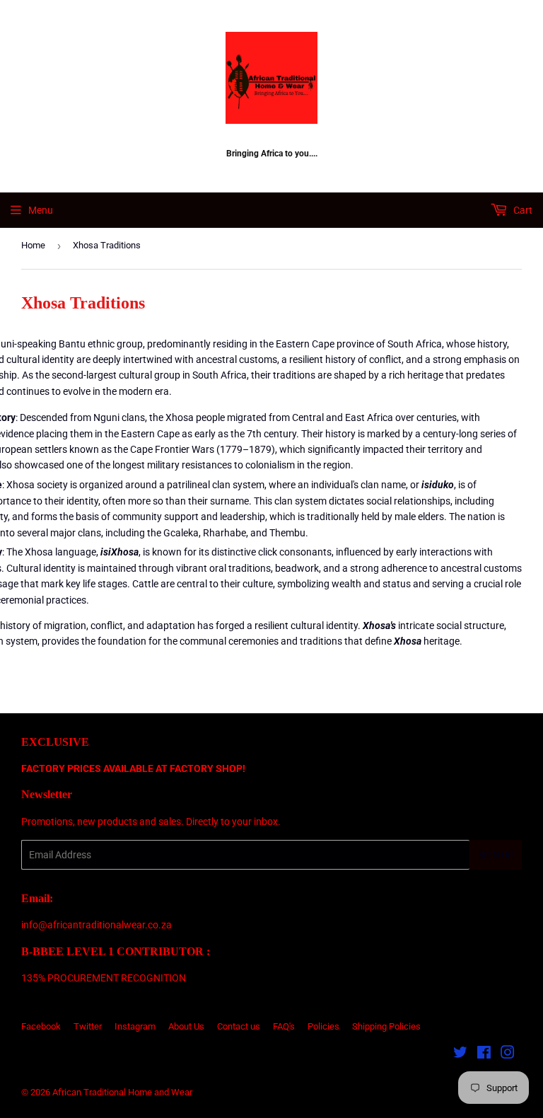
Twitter (88, 1026)
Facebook (41, 1026)
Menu (40, 210)
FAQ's (284, 1026)
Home (33, 245)
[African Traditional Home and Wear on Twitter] (460, 1054)
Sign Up (496, 855)
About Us (186, 1026)
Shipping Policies (386, 1026)
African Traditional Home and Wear (122, 1092)
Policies (323, 1026)
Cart (521, 210)
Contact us (238, 1026)
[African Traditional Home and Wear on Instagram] (508, 1054)
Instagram (135, 1026)
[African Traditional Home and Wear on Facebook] (484, 1054)
